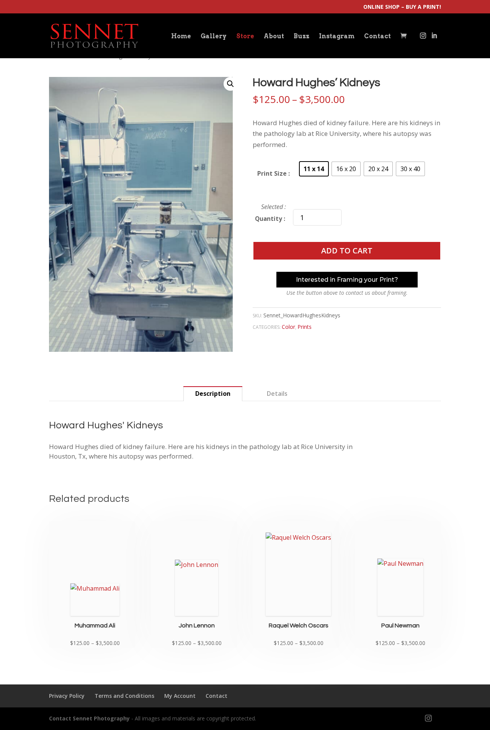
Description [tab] (212, 393)
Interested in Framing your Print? (347, 279)
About (274, 37)
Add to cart (346, 250)
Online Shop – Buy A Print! (402, 7)
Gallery (214, 37)
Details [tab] (277, 393)
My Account (180, 695)
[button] (230, 84)
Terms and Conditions (124, 695)
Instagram (336, 37)
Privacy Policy (67, 695)
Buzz (301, 37)
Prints (304, 326)
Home (181, 37)
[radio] (314, 169)
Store (245, 37)
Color (288, 326)
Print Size (272, 173)
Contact (377, 37)
